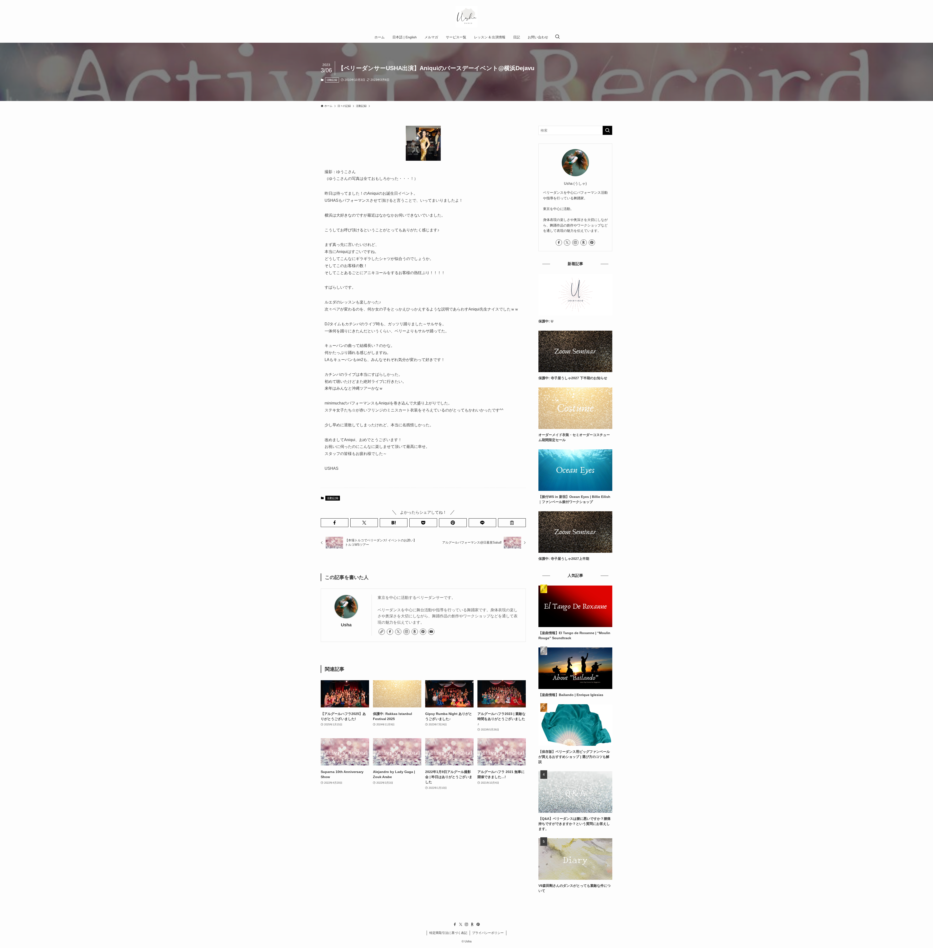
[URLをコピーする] (512, 522)
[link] (382, 632)
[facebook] (390, 632)
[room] (415, 632)
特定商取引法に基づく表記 (448, 933)
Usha (346, 624)
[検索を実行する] (607, 130)
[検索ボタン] (557, 37)
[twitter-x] (398, 632)
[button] (334, 522)
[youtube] (431, 632)
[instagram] (406, 632)
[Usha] (466, 17)
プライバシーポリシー (488, 933)
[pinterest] (423, 632)
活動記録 (332, 79)
